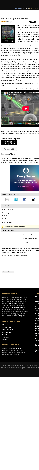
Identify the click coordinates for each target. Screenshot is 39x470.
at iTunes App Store (9, 142)
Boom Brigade (6, 213)
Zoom (11, 22)
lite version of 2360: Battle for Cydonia (22, 83)
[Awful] (2, 21)
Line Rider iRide (7, 223)
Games (31, 160)
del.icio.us (35, 200)
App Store (21, 160)
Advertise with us (7, 330)
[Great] (7, 21)
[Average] (5, 21)
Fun (26, 160)
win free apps (7, 314)
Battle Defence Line (8, 210)
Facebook (25, 200)
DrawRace (5, 220)
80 (36, 321)
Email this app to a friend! (7, 200)
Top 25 (18, 12)
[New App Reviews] (7, 12)
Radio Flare (5, 216)
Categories (28, 12)
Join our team (6, 333)
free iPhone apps (11, 304)
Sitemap (4, 340)
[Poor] (3, 21)
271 (36, 331)
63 (36, 335)
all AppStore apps (13, 133)
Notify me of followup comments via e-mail (15, 256)
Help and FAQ (6, 328)
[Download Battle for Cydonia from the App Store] (8, 34)
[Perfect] (8, 21)
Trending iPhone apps (18, 308)
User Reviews (13, 22)
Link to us (5, 335)
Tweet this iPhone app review (16, 200)
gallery (20, 316)
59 (36, 309)
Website (12, 154)
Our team (20, 298)
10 (36, 340)
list (25, 316)
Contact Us (5, 338)
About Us (5, 325)
